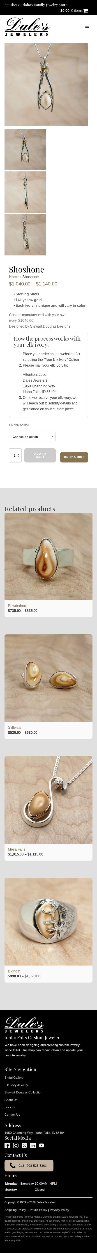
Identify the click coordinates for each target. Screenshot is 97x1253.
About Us (11, 1100)
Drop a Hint (74, 457)
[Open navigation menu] (87, 26)
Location (10, 1107)
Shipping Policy (15, 1210)
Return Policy (37, 1210)
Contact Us (12, 1114)
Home (14, 277)
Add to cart (40, 455)
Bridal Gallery (14, 1077)
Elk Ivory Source (19, 425)
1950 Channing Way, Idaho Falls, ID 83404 (35, 1132)
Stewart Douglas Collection (23, 1092)
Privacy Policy (59, 1210)
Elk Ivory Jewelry (16, 1085)
